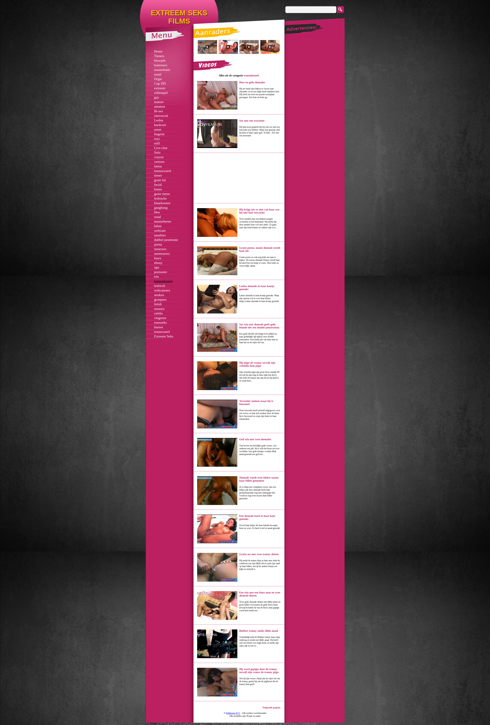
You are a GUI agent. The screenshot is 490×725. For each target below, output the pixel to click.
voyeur (159, 157)
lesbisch (159, 286)
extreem (159, 88)
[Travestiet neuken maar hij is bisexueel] (217, 427)
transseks (160, 322)
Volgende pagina (271, 707)
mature (159, 102)
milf (157, 143)
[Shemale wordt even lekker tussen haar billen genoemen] (217, 504)
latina (158, 166)
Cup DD (160, 83)
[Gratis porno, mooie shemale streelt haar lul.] (217, 274)
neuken (159, 295)
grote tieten (162, 194)
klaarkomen (162, 203)
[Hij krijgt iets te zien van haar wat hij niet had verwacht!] (217, 236)
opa (156, 267)
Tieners (159, 56)
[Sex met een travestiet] (217, 147)
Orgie (158, 79)
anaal (157, 74)
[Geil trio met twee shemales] (217, 466)
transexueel (162, 332)
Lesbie (158, 120)
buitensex (160, 65)
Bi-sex (158, 111)
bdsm (158, 226)
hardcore (160, 125)
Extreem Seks (163, 336)
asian (157, 129)
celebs (158, 313)
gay (156, 97)
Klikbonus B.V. (233, 713)
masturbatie (162, 70)
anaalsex (160, 235)
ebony (158, 263)
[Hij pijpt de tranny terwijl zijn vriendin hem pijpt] (217, 389)
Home (158, 51)
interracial (161, 116)
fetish (158, 304)
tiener (158, 175)
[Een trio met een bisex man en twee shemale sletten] (217, 619)
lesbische (160, 198)
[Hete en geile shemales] (217, 109)
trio (156, 276)
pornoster (160, 272)
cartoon (159, 162)
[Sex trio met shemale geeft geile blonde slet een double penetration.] (217, 351)
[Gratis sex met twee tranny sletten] (217, 580)
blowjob (159, 60)
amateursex (162, 253)
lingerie (159, 134)
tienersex (160, 249)
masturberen (162, 221)
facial (158, 185)
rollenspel (161, 93)
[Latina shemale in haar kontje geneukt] (217, 312)
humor (158, 327)
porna (158, 244)
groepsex (160, 299)
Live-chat (160, 148)
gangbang (160, 207)
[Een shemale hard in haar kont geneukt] (217, 542)
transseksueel (163, 281)
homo (158, 189)
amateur (159, 106)
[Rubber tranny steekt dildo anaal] (217, 657)
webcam (160, 230)
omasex (159, 309)
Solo (157, 152)
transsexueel (162, 171)
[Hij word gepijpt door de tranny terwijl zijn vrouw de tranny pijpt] (217, 695)
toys (157, 139)
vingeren (160, 318)
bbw (157, 212)
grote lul (160, 180)
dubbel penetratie (166, 240)
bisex (157, 258)
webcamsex (162, 290)
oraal (157, 217)
